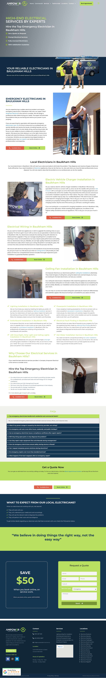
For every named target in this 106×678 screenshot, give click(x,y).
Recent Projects (63, 642)
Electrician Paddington (86, 640)
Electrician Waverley (86, 636)
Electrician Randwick (86, 634)
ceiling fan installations (83, 273)
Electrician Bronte (85, 650)
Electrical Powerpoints (62, 638)
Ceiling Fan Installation (66, 634)
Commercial (39, 3)
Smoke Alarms (67, 636)
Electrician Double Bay (86, 654)
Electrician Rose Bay (86, 646)
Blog (57, 642)
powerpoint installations (75, 311)
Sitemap (56, 675)
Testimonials (56, 3)
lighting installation (40, 311)
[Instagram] (12, 659)
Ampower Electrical (12, 113)
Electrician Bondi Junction (87, 642)
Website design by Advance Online (90, 675)
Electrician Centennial (86, 657)
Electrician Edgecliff (86, 661)
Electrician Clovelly (85, 652)
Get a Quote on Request (17, 33)
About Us (70, 640)
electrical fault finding (83, 325)
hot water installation (89, 338)
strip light (47, 339)
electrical (37, 168)
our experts (23, 139)
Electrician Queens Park (87, 655)
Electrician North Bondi (86, 648)
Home (32, 3)
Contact (71, 3)
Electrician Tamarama (86, 659)
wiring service (41, 250)
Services (46, 3)
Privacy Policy (50, 675)
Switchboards (59, 636)
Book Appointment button (73, 471)
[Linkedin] (17, 659)
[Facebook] (8, 659)
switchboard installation (26, 327)
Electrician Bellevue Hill (86, 644)
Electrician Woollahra (86, 638)
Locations (64, 3)
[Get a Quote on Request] (6, 33)
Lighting (58, 634)
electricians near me (12, 125)
